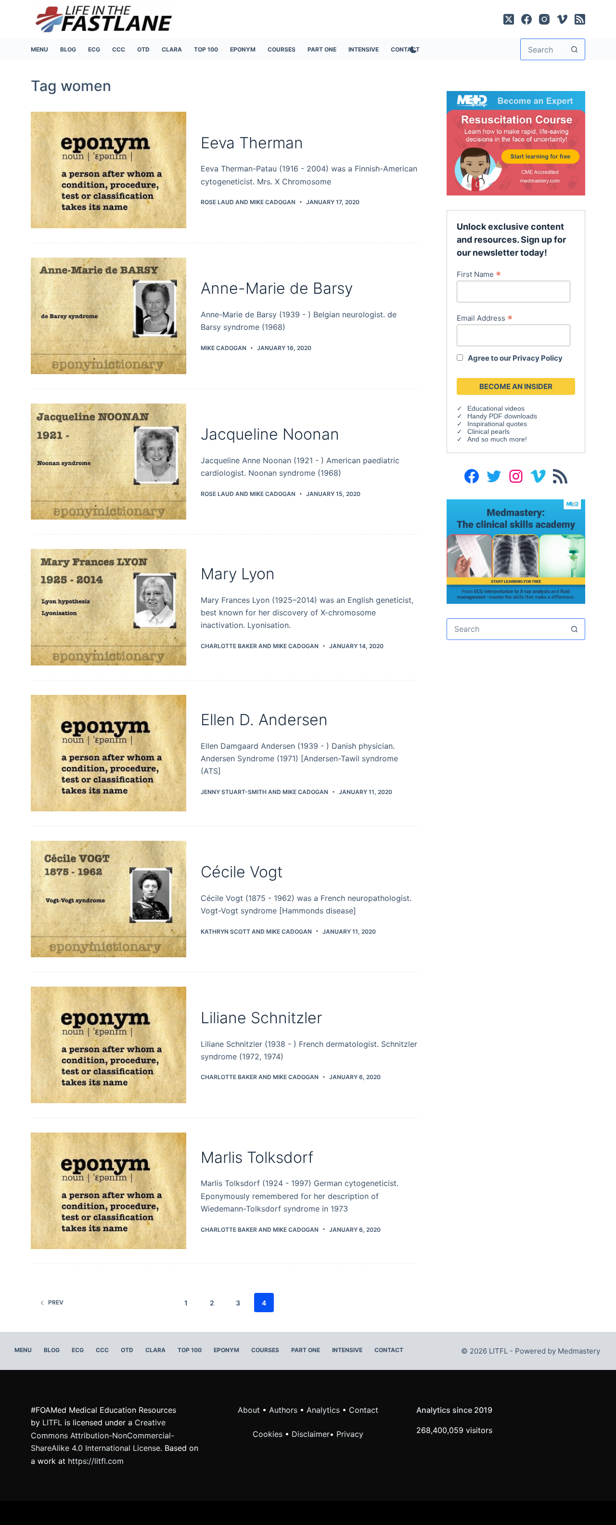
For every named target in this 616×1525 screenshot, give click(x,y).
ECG (94, 49)
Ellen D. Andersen (264, 719)
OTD (143, 49)
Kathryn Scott (225, 931)
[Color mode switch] (411, 49)
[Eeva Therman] (108, 170)
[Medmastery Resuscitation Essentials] (516, 142)
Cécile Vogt (241, 871)
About (249, 1410)
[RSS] (580, 19)
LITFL (52, 1422)
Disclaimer (311, 1434)
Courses (281, 49)
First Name (479, 274)
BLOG (68, 49)
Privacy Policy (538, 358)
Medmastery (579, 1351)
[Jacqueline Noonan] (108, 462)
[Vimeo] (562, 19)
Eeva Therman (252, 142)
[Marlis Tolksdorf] (108, 1191)
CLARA (172, 49)
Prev (56, 1302)
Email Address (485, 318)
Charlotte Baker (229, 646)
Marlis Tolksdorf (257, 1157)
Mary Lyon (238, 573)
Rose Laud (217, 202)
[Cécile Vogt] (108, 899)
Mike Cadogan (272, 202)
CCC (118, 49)
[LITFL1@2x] (516, 550)
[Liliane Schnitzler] (108, 1045)
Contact (388, 1350)
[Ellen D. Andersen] (108, 753)
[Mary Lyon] (108, 607)
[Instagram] (544, 19)
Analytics (323, 1410)
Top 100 (206, 49)
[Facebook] (526, 19)
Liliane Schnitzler (261, 1017)
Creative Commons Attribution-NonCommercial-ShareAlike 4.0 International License (102, 1435)
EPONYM (243, 49)
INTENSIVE (363, 49)
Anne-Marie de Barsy (277, 288)
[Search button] (574, 49)
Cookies (269, 1434)
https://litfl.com (96, 1461)
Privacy (349, 1434)
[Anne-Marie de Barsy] (108, 316)
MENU (39, 49)
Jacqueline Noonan (270, 434)
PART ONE (322, 49)
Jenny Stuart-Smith (234, 791)
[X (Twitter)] (508, 19)
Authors (283, 1410)
